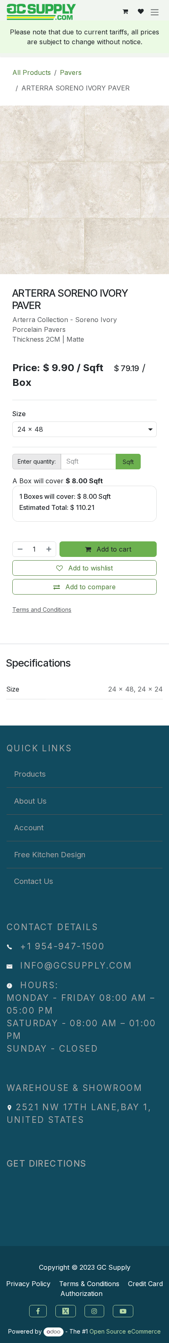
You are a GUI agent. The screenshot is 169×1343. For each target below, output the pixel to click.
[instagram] (95, 1311)
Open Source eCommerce (125, 1331)
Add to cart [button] (112, 549)
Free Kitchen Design (49, 854)
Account (28, 827)
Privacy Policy (28, 1284)
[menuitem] (84, 774)
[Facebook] (37, 1311)
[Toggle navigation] (154, 11)
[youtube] (124, 1311)
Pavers (71, 72)
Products (30, 773)
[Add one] (49, 549)
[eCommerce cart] (125, 12)
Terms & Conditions (89, 1284)
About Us (30, 800)
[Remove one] (20, 549)
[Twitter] (66, 1311)
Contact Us (33, 881)
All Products (31, 72)
